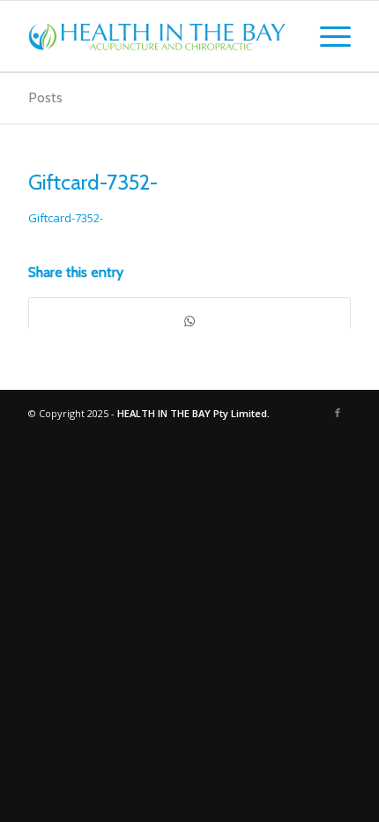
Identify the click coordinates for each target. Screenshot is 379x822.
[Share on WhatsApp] (189, 321)
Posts (45, 97)
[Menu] (326, 36)
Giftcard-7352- (93, 182)
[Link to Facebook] (337, 413)
